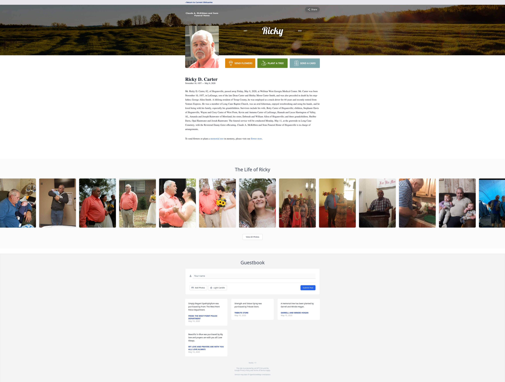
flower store (256, 138)
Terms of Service (260, 370)
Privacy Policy (245, 370)
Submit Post (308, 287)
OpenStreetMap (255, 374)
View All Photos (252, 237)
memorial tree (217, 138)
